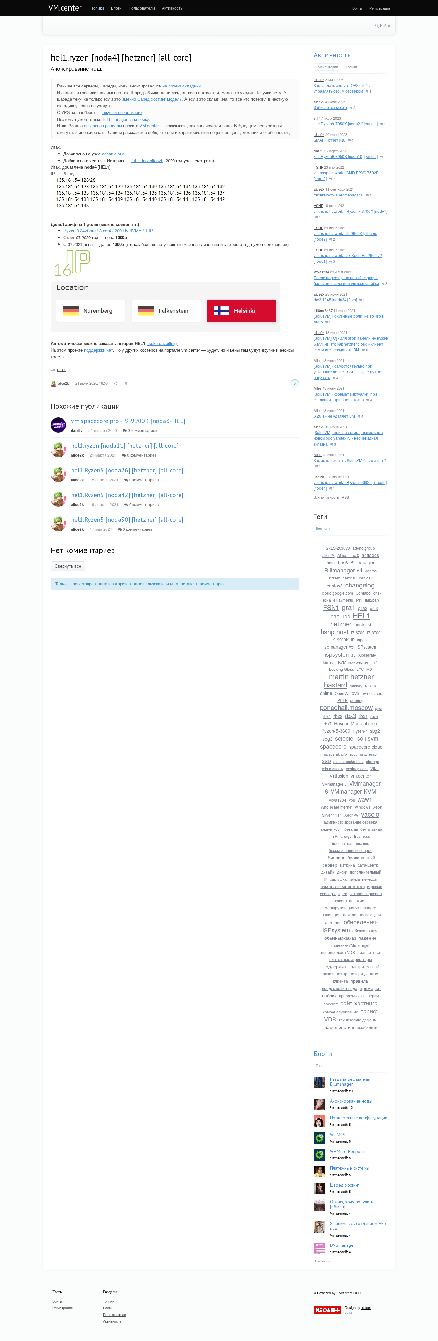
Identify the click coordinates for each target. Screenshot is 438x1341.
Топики (351, 66)
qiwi (378, 708)
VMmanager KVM (353, 791)
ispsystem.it (340, 654)
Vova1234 (321, 271)
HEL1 (61, 369)
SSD (326, 761)
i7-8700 (374, 632)
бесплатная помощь (350, 843)
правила (359, 981)
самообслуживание (340, 1011)
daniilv (77, 430)
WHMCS (337, 1134)
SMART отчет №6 (329, 140)
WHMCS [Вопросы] (348, 1151)
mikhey (356, 685)
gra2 (362, 608)
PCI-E (342, 700)
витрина (347, 865)
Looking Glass (341, 669)
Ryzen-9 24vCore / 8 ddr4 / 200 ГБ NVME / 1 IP (108, 231)
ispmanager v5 (339, 647)
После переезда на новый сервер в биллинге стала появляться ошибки (346, 280)
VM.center (65, 8)
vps (352, 800)
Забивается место (330, 107)
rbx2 (337, 716)
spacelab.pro (335, 754)
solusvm (367, 738)
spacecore (333, 746)
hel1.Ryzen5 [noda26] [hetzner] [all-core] (127, 470)
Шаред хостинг (344, 1185)
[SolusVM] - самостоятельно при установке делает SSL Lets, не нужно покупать (347, 371)
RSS (345, 497)
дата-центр (368, 865)
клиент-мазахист (350, 900)
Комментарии (327, 66)
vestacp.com (357, 768)
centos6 (350, 577)
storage (372, 761)
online (326, 693)
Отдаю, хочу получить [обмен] (351, 1204)
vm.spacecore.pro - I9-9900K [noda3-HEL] (128, 421)
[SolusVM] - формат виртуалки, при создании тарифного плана (345, 396)
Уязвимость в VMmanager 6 (338, 194)
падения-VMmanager (350, 945)
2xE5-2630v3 (338, 548)
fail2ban (372, 600)
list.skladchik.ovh (147, 160)
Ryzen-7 (360, 731)
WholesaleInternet (336, 807)
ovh (355, 693)
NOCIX (371, 685)
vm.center (361, 775)
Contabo (363, 593)
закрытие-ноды (363, 879)
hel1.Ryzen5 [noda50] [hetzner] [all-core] (127, 519)
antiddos (370, 555)
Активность (332, 54)
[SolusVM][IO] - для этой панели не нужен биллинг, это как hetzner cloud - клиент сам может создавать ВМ (351, 343)
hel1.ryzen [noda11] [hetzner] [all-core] (125, 445)
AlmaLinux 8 (348, 555)
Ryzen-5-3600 (335, 731)
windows (362, 807)
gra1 (349, 607)
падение (367, 938)
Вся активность (326, 497)
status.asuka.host (348, 761)
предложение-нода (339, 988)
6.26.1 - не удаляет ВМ (334, 416)
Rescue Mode (348, 723)
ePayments (343, 600)
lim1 (374, 662)
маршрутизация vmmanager (350, 907)
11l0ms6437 (323, 310)
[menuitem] (97, 8)
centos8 (335, 585)
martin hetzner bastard (349, 680)
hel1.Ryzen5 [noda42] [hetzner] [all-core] (127, 495)
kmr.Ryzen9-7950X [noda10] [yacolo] (346, 156)
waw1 (365, 799)
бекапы (351, 829)
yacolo (370, 814)
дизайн (327, 872)
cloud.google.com (337, 593)
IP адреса (360, 639)
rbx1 (327, 716)
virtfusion (339, 775)
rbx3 (350, 715)
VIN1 (374, 768)
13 (367, 349)
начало (349, 914)
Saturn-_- (321, 476)
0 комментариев (142, 430)
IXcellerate (367, 655)
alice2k (63, 383)
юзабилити (367, 1027)
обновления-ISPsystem (350, 926)
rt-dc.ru (371, 723)
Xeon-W (351, 815)
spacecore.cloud (366, 747)
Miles (318, 360)
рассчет (331, 1003)
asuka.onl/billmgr (162, 343)
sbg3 (328, 739)
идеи (342, 893)
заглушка (338, 879)
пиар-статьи (369, 952)
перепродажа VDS (338, 952)
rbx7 (328, 723)
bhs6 (343, 562)
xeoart (366, 1307)
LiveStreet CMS (349, 1292)
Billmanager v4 (343, 570)
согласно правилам (103, 125)
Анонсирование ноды (77, 68)
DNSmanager (342, 1245)
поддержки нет (98, 350)
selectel (345, 738)
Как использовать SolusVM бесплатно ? (350, 460)
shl (316, 118)
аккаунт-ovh (331, 829)
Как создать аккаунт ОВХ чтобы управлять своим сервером (342, 88)
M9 (369, 669)
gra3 (374, 608)
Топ (319, 1065)
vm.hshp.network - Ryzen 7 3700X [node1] (350, 211)
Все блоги (322, 1260)
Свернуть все (68, 566)
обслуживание (365, 930)
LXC (360, 669)
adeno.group (363, 548)
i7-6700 (358, 632)
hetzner (341, 623)
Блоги (323, 1053)
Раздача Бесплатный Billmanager (350, 1081)
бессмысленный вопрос (350, 850)
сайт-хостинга (359, 1003)
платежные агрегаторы (350, 959)
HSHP (318, 167)
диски (342, 872)
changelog (360, 584)
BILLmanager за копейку (126, 119)
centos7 (366, 577)
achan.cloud (113, 154)
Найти (385, 25)
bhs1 (331, 562)
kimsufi (329, 662)
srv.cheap (368, 754)
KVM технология (353, 662)
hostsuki (362, 624)
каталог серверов (366, 893)
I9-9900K (341, 639)
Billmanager (362, 562)
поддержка (334, 966)
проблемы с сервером (359, 995)
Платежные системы (349, 1168)
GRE (335, 616)
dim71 (318, 150)
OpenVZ (342, 693)
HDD (345, 616)
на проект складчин (182, 86)
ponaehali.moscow (346, 707)
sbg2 (375, 731)
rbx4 (363, 716)
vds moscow (332, 768)
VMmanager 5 (334, 784)
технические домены (358, 1019)
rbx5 (374, 716)
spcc (354, 754)
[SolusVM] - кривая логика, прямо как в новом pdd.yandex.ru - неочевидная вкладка (348, 437)
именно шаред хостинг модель (152, 99)
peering (357, 700)
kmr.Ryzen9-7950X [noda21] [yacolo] (346, 123)
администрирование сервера (350, 822)
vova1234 (337, 800)
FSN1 (331, 607)
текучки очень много (122, 112)
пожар (341, 973)
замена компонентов (343, 886)
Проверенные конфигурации (358, 1117)
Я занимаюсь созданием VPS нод (358, 1225)
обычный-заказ (340, 938)
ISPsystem (367, 647)
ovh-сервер (372, 693)
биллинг (336, 857)
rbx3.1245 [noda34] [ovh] (335, 299)
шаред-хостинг (339, 1027)
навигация (331, 914)
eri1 (359, 600)
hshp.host (335, 631)
